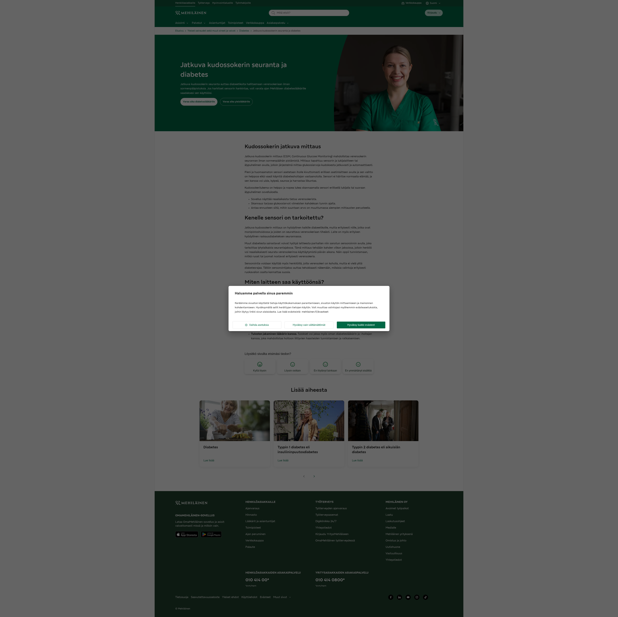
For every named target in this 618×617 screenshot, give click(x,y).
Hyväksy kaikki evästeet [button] (361, 325)
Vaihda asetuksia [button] (259, 325)
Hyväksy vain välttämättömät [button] (309, 325)
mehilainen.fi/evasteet (315, 312)
